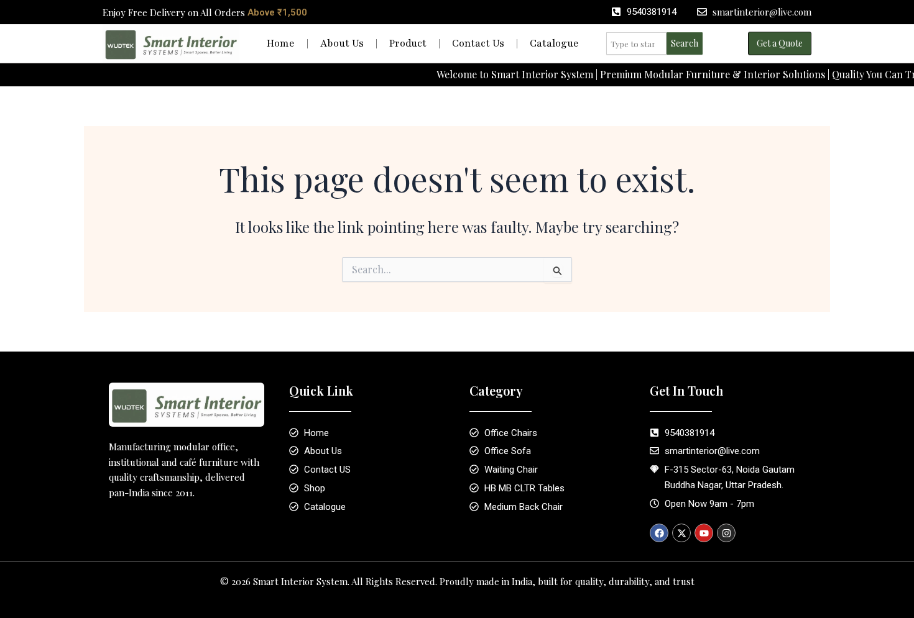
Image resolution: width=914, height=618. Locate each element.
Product (408, 43)
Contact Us (478, 43)
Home (281, 43)
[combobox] (636, 43)
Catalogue (554, 43)
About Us (342, 43)
